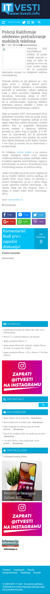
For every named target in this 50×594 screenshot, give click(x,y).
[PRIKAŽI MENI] (3, 22)
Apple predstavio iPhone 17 (15, 341)
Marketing (25, 572)
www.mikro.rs (15, 199)
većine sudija (24, 152)
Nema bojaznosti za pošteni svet (17, 422)
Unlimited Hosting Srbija (15, 456)
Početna (7, 569)
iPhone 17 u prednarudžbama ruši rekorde (21, 336)
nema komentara (30, 45)
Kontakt (37, 572)
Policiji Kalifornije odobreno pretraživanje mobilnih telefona (24, 36)
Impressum (19, 569)
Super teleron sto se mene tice (16, 418)
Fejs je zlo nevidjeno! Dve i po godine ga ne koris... (25, 433)
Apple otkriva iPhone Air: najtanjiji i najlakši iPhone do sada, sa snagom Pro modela (25, 346)
